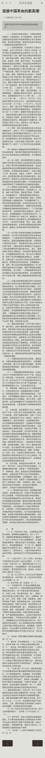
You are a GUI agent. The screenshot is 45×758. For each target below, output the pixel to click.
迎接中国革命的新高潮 (20, 10)
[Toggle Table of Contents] (2, 3)
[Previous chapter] (7, 743)
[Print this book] (41, 3)
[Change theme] (6, 3)
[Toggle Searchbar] (10, 3)
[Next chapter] (37, 743)
